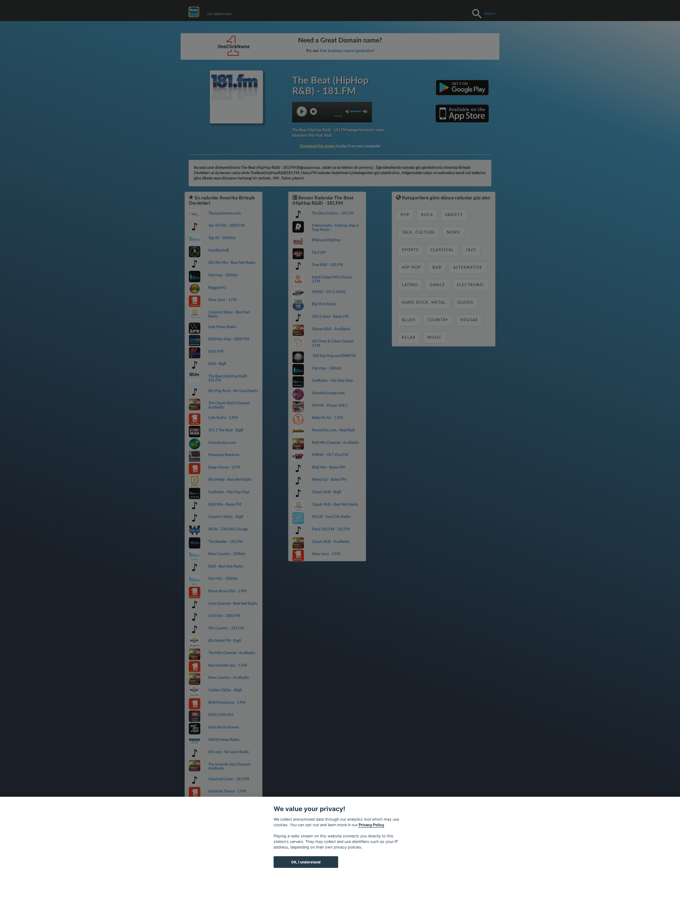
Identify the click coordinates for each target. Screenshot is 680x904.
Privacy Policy (371, 824)
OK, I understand (306, 862)
